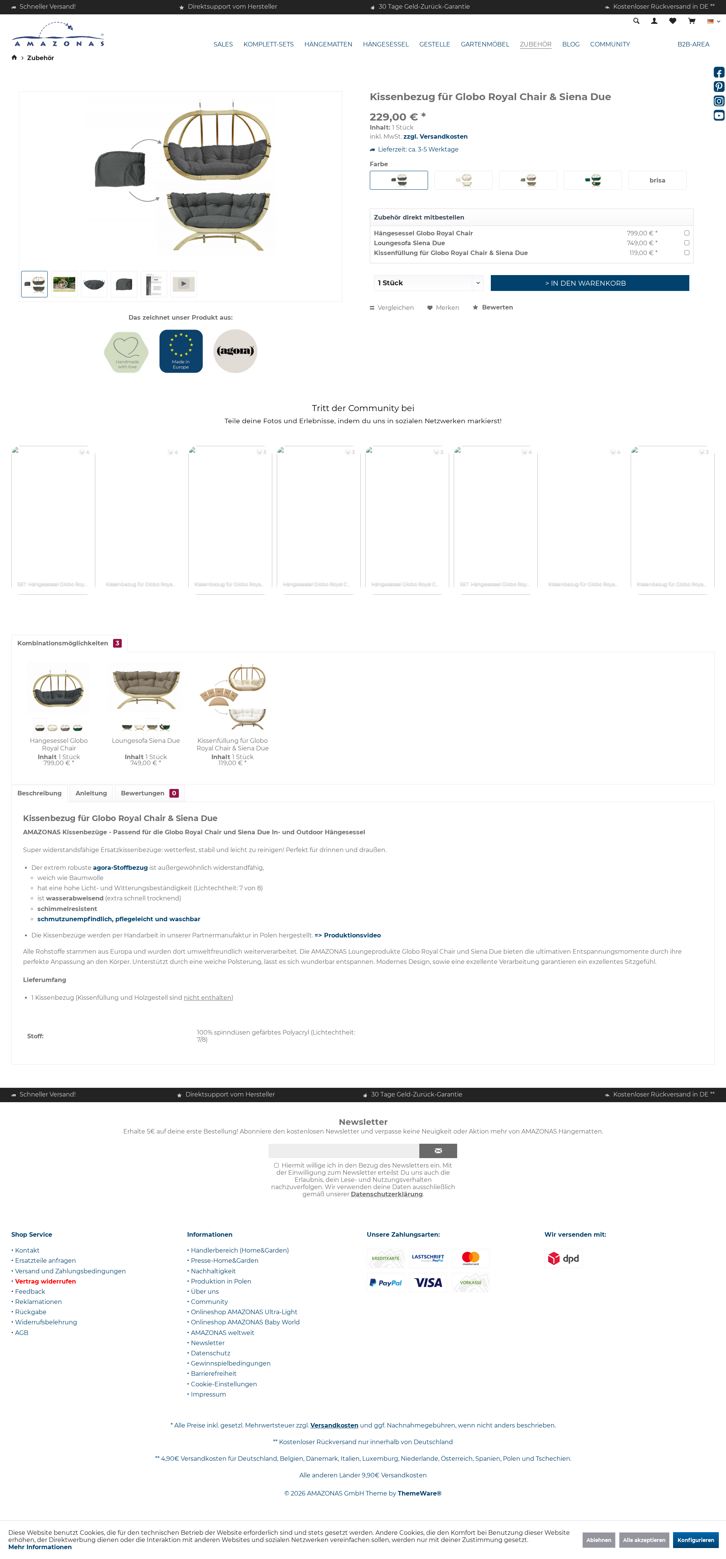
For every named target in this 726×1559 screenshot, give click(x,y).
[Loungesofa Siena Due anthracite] (127, 727)
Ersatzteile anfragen (45, 1260)
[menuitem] (691, 21)
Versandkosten (334, 1425)
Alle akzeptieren (644, 1540)
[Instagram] (719, 101)
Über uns (205, 1291)
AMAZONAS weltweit (222, 1332)
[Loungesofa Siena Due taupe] (152, 727)
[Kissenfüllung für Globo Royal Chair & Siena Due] (233, 697)
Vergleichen (395, 307)
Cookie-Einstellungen (224, 1384)
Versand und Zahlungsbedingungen (70, 1271)
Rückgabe (31, 1312)
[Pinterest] (719, 86)
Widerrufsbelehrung (46, 1322)
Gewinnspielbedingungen (231, 1363)
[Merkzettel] (672, 21)
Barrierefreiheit (214, 1373)
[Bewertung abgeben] (531, 107)
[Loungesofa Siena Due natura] (139, 727)
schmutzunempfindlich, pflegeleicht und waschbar (118, 919)
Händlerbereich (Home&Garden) (240, 1250)
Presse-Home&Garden (225, 1260)
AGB (21, 1332)
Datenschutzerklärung (387, 1194)
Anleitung (91, 793)
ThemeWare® (420, 1493)
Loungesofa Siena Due (409, 243)
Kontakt (27, 1250)
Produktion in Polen (221, 1281)
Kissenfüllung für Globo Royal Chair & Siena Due (451, 253)
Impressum (208, 1394)
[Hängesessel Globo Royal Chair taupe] (65, 727)
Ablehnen (598, 1540)
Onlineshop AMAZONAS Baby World (245, 1322)
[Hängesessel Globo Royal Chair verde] (77, 727)
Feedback (30, 1291)
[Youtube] (719, 115)
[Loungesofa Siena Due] (146, 688)
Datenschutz (210, 1353)
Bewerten (496, 307)
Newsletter (208, 1343)
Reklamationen (38, 1301)
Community (209, 1301)
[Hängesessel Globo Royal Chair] (59, 688)
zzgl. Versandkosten (435, 136)
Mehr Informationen (40, 1547)
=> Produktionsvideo (348, 935)
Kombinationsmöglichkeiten (68, 643)
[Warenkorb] (692, 21)
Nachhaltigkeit (213, 1271)
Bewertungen (148, 793)
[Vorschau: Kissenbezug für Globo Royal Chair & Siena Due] (34, 284)
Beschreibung (39, 793)
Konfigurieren (696, 1540)
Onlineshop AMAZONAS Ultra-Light (244, 1312)
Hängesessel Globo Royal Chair (423, 233)
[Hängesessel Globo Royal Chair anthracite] (40, 727)
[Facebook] (719, 72)
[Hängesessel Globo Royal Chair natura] (53, 727)
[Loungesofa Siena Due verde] (164, 727)
